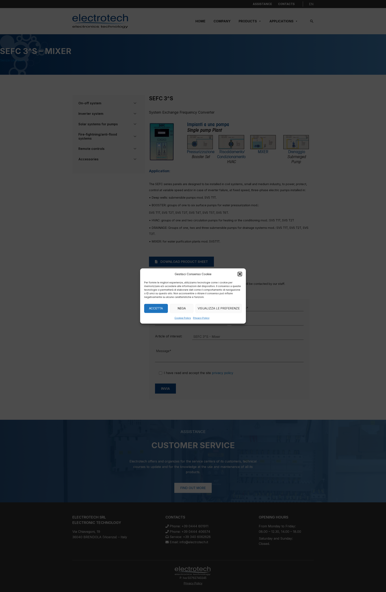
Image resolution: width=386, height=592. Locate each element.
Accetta (156, 308)
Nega (182, 308)
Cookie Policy (183, 317)
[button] (240, 274)
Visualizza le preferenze (219, 308)
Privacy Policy (201, 317)
